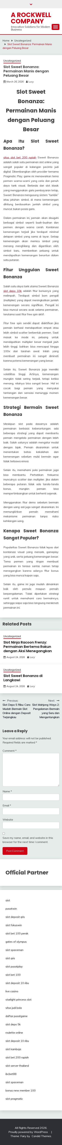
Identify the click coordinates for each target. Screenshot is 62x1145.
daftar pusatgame (17, 1016)
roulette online (14, 1032)
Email (7, 805)
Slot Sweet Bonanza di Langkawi (23, 677)
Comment (10, 750)
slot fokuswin (14, 925)
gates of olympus (16, 941)
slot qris (10, 958)
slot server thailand (17, 1065)
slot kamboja (13, 1049)
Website (8, 819)
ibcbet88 (11, 1074)
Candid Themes (41, 1136)
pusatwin (11, 908)
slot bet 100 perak (17, 933)
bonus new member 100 (21, 1090)
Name (7, 791)
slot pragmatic (14, 1098)
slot (8, 900)
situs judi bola (14, 1007)
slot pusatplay (14, 966)
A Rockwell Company (31, 18)
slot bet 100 (13, 974)
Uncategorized (12, 60)
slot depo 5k (13, 1024)
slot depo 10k (12, 291)
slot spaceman (14, 950)
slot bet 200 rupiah (17, 1057)
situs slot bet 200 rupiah (19, 157)
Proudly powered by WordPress (28, 1132)
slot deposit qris (15, 917)
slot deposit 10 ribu (17, 983)
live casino (12, 991)
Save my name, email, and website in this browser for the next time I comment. (28, 840)
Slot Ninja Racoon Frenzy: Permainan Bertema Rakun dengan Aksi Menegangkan (27, 646)
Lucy (31, 81)
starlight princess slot (19, 999)
